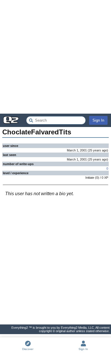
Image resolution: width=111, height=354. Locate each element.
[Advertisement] (55, 56)
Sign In (98, 120)
